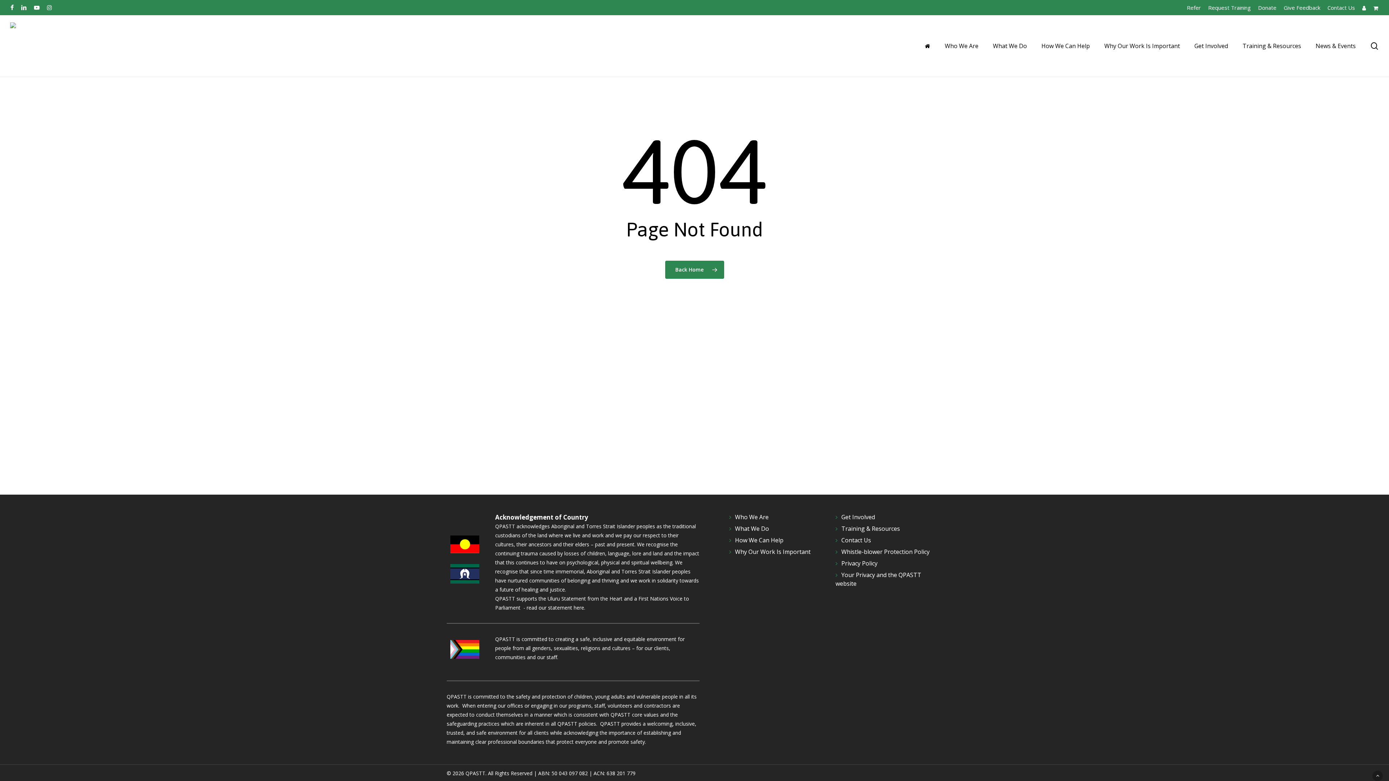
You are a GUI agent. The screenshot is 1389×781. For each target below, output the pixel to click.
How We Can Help (759, 540)
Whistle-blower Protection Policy (885, 552)
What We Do (752, 529)
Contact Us (856, 540)
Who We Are (752, 517)
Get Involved (858, 517)
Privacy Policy (859, 563)
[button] (1377, 776)
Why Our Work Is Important (773, 552)
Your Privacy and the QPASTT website (878, 579)
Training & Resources (870, 529)
